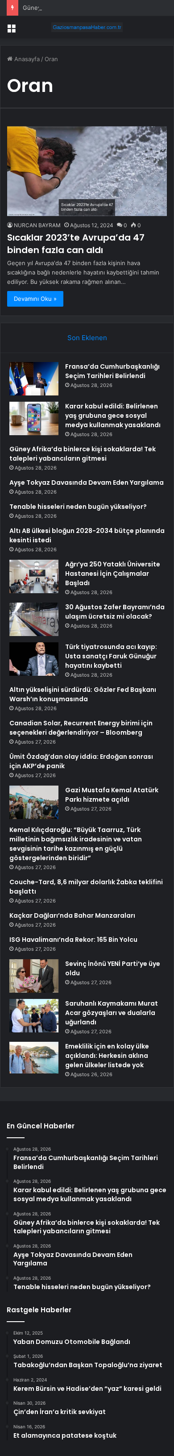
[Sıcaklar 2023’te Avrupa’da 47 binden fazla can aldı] (87, 171)
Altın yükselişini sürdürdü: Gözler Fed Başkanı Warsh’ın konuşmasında (82, 694)
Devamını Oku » (35, 298)
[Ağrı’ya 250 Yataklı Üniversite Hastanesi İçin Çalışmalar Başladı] (33, 576)
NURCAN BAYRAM (37, 225)
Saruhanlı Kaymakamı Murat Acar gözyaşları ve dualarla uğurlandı (111, 1013)
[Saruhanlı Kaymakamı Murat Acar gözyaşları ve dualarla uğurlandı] (33, 1015)
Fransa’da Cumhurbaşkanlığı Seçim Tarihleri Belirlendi (112, 371)
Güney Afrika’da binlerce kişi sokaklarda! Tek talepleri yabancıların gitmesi (82, 454)
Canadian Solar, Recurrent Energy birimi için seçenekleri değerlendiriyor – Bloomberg (81, 728)
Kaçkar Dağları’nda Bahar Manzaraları (72, 915)
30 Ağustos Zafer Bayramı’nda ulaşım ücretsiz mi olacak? (115, 612)
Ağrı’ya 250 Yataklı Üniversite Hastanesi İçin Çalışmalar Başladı (112, 573)
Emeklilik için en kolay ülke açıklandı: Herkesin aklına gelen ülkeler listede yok (107, 1055)
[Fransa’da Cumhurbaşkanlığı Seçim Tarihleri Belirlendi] (33, 378)
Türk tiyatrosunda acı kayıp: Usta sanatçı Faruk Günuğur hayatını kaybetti (111, 656)
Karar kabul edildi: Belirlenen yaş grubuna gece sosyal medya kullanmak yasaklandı (113, 415)
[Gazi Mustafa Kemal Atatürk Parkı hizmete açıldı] (33, 802)
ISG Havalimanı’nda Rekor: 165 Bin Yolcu (73, 939)
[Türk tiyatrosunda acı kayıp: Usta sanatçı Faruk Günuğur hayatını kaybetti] (33, 659)
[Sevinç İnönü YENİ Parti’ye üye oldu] (33, 976)
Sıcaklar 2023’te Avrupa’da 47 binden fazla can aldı (76, 243)
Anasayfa (26, 58)
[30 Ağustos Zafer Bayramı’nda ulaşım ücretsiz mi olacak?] (33, 619)
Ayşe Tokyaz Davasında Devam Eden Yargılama (86, 482)
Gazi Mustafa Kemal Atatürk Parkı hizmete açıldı (111, 795)
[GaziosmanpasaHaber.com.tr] (87, 27)
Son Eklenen (87, 337)
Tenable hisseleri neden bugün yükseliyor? (78, 506)
